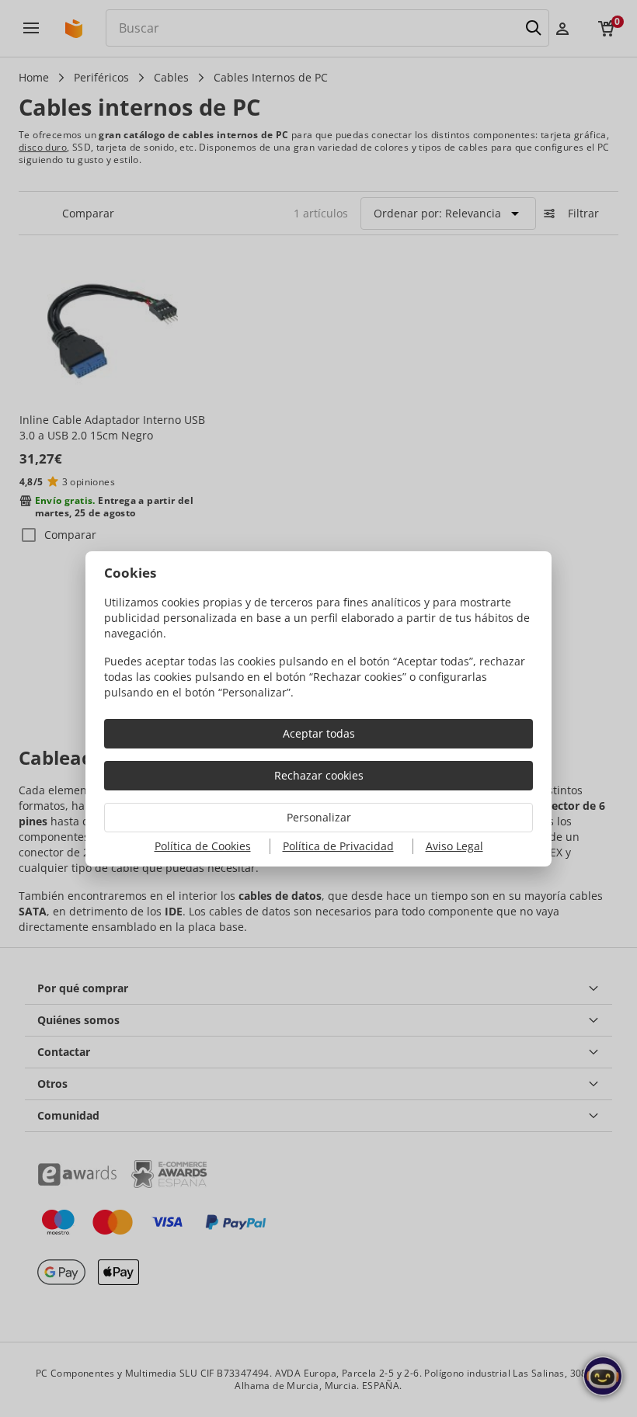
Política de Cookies (203, 846)
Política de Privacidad (338, 846)
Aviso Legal (454, 846)
